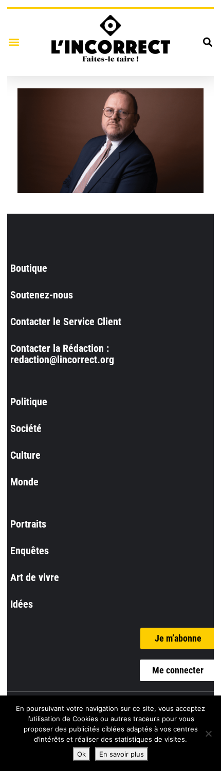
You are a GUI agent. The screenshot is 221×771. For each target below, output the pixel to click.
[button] (13, 42)
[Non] (208, 733)
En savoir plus (121, 754)
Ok (81, 754)
